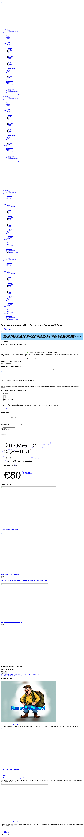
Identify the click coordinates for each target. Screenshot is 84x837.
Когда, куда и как (9, 33)
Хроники (8, 44)
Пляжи (7, 36)
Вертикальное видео (13, 91)
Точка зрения (9, 88)
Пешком (10, 76)
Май (9, 51)
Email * (2, 428)
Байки (7, 86)
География (8, 61)
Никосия (10, 62)
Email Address (4, 671)
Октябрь (10, 57)
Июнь (9, 52)
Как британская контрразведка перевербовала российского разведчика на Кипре (24, 580)
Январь (10, 46)
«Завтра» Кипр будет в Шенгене (10, 574)
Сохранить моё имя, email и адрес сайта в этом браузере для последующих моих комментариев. (23, 432)
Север (9, 69)
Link (7, 408)
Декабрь (10, 59)
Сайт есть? (3, 429)
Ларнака (10, 64)
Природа (8, 70)
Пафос (9, 65)
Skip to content (4, 1)
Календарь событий (10, 45)
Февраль (10, 48)
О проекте (5, 29)
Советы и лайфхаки (10, 41)
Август (10, 55)
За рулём (8, 39)
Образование (9, 83)
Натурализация (9, 79)
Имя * (2, 426)
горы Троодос (11, 68)
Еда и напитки (9, 35)
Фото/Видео (8, 90)
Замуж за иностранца (10, 89)
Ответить (8, 407)
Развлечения (8, 37)
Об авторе (8, 30)
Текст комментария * (5, 424)
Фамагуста (10, 66)
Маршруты (8, 72)
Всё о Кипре (6, 43)
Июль (9, 53)
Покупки (8, 38)
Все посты (8, 42)
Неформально (6, 85)
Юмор (7, 92)
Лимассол (10, 63)
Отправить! (3, 434)
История (8, 77)
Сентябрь (10, 56)
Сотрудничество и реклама (12, 31)
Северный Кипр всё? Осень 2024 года (11, 622)
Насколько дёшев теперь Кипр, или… (11, 529)
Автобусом (10, 75)
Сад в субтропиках (10, 84)
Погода (7, 71)
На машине (10, 74)
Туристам (5, 32)
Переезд (5, 78)
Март (9, 49)
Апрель (10, 50)
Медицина (8, 82)
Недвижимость (9, 81)
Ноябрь (10, 58)
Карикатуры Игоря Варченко (14, 94)
